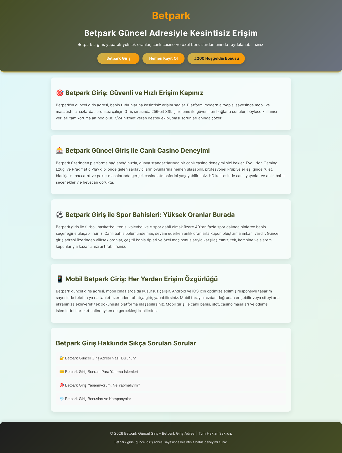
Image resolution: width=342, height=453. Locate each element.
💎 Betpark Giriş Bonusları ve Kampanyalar (95, 399)
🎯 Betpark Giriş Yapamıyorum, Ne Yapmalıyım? (99, 385)
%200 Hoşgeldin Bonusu (216, 58)
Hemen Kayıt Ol (163, 58)
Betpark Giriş (118, 58)
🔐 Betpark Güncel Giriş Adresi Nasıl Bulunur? (97, 358)
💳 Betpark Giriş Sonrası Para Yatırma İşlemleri (98, 371)
